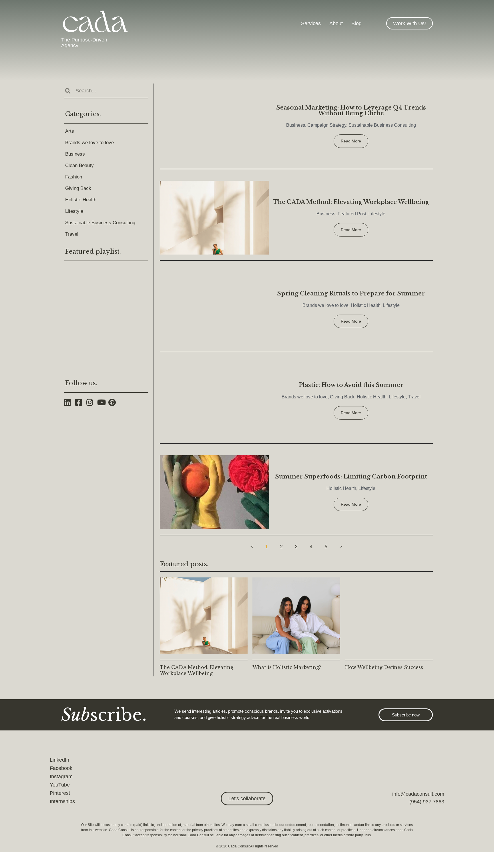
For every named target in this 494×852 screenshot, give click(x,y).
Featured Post (352, 213)
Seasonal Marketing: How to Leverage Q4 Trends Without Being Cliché (351, 110)
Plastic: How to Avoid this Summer (351, 385)
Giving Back (78, 188)
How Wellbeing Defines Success (384, 667)
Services (311, 23)
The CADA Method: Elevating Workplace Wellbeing (351, 201)
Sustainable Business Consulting (100, 222)
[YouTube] (102, 402)
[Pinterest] (113, 402)
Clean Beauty (79, 165)
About (336, 23)
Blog (356, 23)
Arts (69, 131)
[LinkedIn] (69, 402)
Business (75, 154)
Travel (71, 234)
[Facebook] (80, 402)
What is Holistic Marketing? (286, 667)
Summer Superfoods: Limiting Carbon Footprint (351, 476)
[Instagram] (91, 402)
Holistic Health (80, 199)
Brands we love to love (89, 142)
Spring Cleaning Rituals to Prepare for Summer (351, 293)
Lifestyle (74, 211)
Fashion (73, 177)
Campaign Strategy (326, 125)
